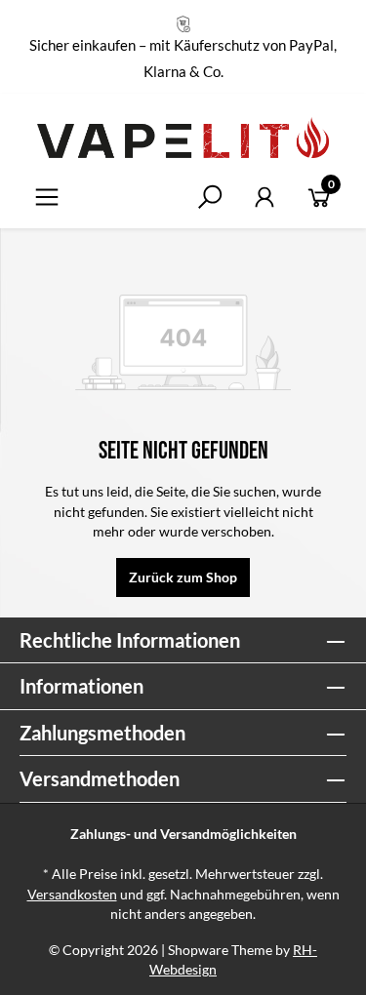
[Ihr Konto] (264, 197)
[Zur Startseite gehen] (183, 137)
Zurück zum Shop (183, 577)
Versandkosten (72, 894)
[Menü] (47, 197)
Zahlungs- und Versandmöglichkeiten (183, 834)
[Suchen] (210, 197)
